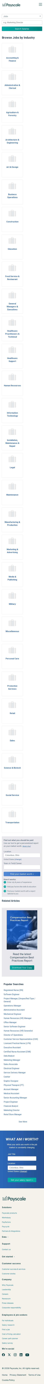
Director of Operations (13, 1035)
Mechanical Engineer (12, 1014)
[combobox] (22, 22)
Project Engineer (11, 1102)
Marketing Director (12, 1110)
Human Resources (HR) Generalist (18, 1031)
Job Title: (12, 1154)
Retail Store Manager (13, 1114)
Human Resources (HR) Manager (18, 1018)
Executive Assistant (12, 1047)
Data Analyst (9, 1056)
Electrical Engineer (11, 1068)
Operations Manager (12, 1006)
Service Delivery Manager (15, 1072)
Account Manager (11, 1089)
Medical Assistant (11, 1093)
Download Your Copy (22, 967)
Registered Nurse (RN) (13, 990)
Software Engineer (11, 994)
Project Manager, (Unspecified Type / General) (19, 1000)
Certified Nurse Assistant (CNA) (17, 1052)
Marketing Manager (12, 1060)
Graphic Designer (11, 1081)
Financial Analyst (11, 1106)
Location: (7, 851)
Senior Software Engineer (14, 1026)
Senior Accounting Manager (15, 1098)
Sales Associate (11, 1064)
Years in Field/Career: (13, 863)
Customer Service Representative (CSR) (21, 1039)
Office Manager (10, 1022)
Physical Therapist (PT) (14, 1085)
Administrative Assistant (14, 1010)
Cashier (7, 1077)
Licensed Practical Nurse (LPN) (17, 1043)
